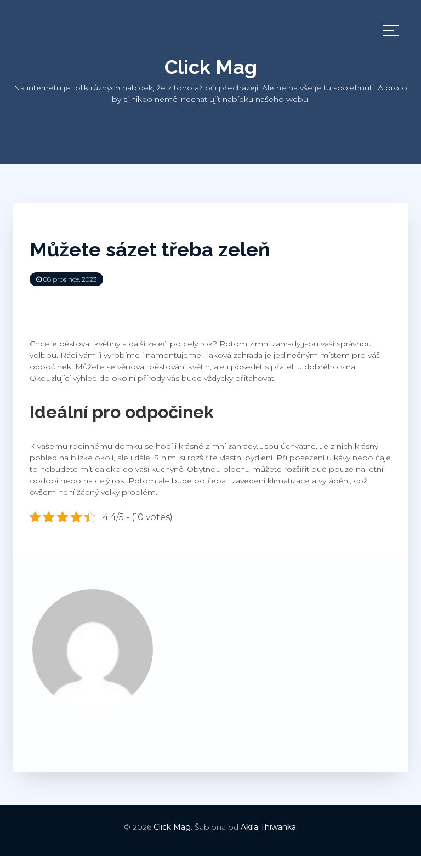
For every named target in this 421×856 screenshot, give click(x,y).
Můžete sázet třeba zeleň (150, 249)
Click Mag (210, 66)
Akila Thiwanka (268, 827)
